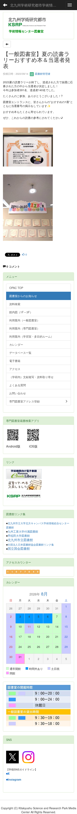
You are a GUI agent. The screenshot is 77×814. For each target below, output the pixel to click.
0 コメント (13, 266)
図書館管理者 (42, 74)
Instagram (14, 779)
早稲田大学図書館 (19, 535)
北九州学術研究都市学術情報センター (35, 5)
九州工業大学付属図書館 (23, 531)
